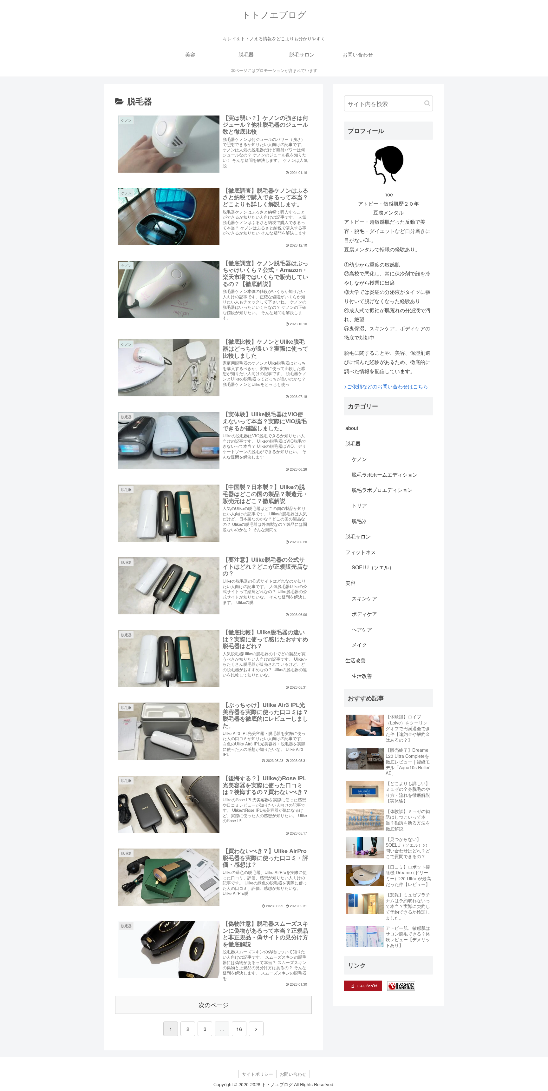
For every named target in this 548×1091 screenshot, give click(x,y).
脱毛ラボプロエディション (382, 489)
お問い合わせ (293, 1074)
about (351, 428)
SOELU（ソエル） (373, 567)
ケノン (359, 459)
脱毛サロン (358, 536)
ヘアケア (362, 629)
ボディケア (364, 614)
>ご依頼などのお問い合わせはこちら (386, 386)
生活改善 (355, 660)
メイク (359, 644)
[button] (427, 103)
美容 (350, 582)
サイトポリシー (257, 1074)
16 (239, 1029)
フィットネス (360, 552)
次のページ (214, 1004)
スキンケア (364, 598)
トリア (359, 505)
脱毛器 (353, 443)
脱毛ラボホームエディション (385, 474)
